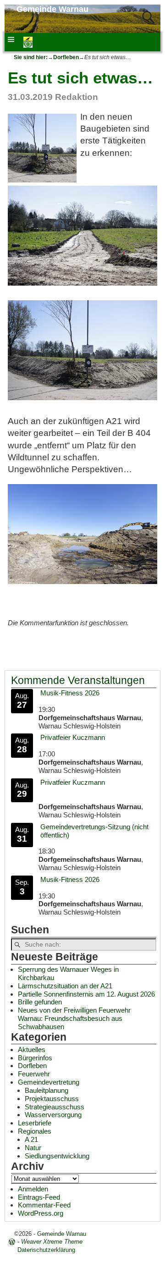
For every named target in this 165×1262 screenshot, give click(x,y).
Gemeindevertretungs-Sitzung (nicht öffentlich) (94, 831)
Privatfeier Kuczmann (72, 737)
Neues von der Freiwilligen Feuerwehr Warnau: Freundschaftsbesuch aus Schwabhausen (74, 1018)
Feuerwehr (34, 1074)
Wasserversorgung (53, 1115)
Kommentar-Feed (44, 1205)
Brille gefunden (40, 1002)
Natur (33, 1148)
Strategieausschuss (54, 1107)
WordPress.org (40, 1213)
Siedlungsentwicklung (57, 1156)
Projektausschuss (52, 1098)
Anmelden (33, 1189)
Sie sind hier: (31, 57)
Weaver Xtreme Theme (51, 1241)
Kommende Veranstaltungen (78, 680)
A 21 (31, 1139)
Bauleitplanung (46, 1090)
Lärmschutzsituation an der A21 (65, 986)
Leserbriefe (34, 1123)
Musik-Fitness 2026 (69, 693)
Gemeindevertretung (48, 1082)
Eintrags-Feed (39, 1197)
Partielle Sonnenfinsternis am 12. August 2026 (86, 994)
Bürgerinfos (35, 1058)
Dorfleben (66, 57)
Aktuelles (31, 1049)
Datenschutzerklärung (46, 1249)
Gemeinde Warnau (52, 9)
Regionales (34, 1131)
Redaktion (76, 97)
